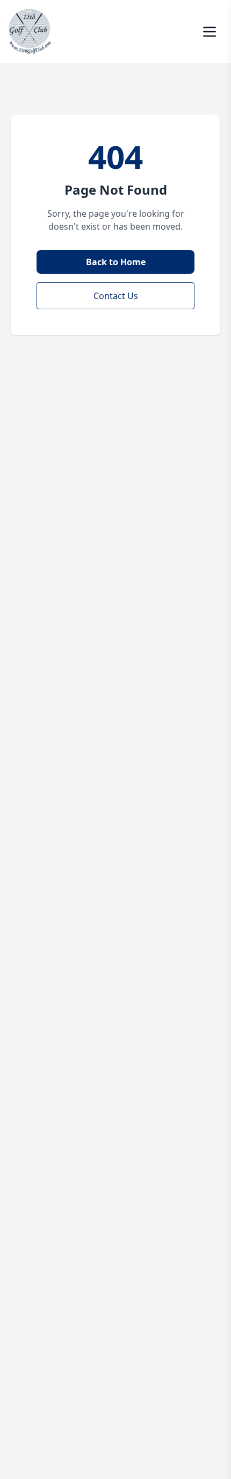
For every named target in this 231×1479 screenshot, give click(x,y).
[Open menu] (209, 32)
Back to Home (116, 262)
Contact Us (115, 296)
